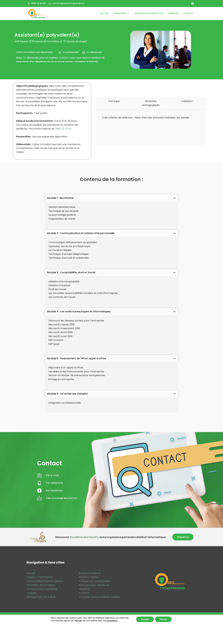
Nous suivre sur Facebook (94, 585)
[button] (182, 537)
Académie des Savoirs (83, 537)
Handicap (173, 13)
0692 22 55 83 (63, 128)
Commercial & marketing (42, 589)
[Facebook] (192, 3)
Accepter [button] (145, 619)
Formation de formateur (41, 585)
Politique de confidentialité (94, 581)
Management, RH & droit (41, 597)
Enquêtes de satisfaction (149, 13)
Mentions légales (89, 577)
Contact (188, 13)
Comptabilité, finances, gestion (45, 581)
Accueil (104, 13)
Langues (31, 593)
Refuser (163, 619)
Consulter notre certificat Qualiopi (99, 597)
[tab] (111, 198)
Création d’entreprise (39, 577)
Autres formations (90, 573)
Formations (120, 13)
